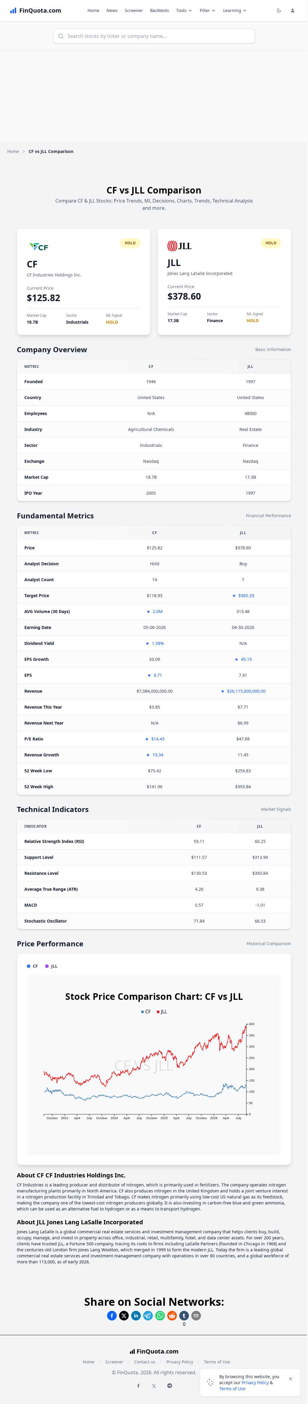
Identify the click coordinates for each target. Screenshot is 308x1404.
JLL (174, 262)
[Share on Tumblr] (184, 1315)
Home (93, 10)
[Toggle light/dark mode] (279, 10)
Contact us (145, 1362)
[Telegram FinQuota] (170, 1386)
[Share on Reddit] (172, 1315)
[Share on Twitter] (124, 1315)
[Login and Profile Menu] (292, 10)
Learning (232, 10)
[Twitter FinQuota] (154, 1386)
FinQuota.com (158, 1351)
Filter (205, 10)
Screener (134, 10)
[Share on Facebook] (112, 1315)
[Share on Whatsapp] (160, 1315)
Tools (181, 10)
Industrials (77, 322)
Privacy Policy (179, 1362)
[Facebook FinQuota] (138, 1386)
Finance (215, 320)
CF (32, 264)
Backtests (159, 10)
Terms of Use (232, 1388)
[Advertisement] (154, 96)
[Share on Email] (196, 1315)
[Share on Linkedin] (136, 1315)
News (112, 10)
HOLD (112, 322)
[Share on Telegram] (148, 1315)
